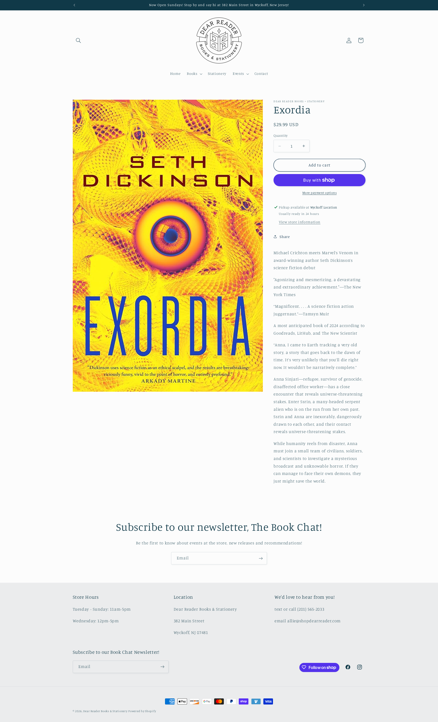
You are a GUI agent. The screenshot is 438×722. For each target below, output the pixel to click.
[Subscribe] (261, 558)
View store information (299, 222)
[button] (78, 40)
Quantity (280, 135)
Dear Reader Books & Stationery (105, 711)
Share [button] (285, 236)
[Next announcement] (363, 5)
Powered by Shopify (142, 711)
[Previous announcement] (74, 5)
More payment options (319, 193)
